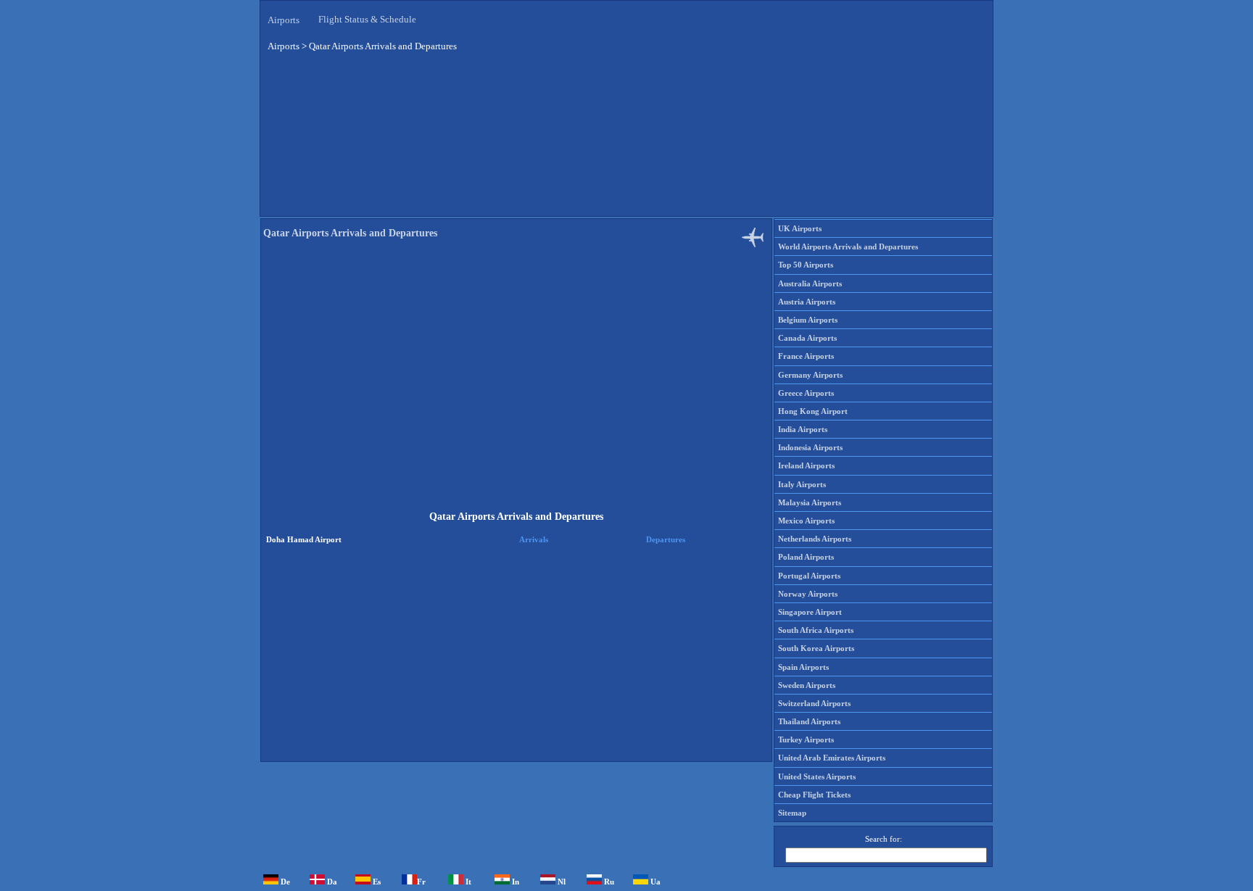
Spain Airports (803, 667)
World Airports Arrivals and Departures (848, 246)
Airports (283, 19)
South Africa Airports (815, 630)
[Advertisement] (626, 137)
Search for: (883, 838)
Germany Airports (810, 374)
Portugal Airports (809, 575)
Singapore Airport (810, 612)
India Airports (802, 429)
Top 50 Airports (805, 264)
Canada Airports (807, 337)
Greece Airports (806, 393)
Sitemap (792, 812)
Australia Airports (810, 283)
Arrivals (533, 539)
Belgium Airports (808, 319)
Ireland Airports (806, 465)
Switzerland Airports (814, 703)
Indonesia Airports (810, 447)
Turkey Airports (806, 739)
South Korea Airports (816, 648)
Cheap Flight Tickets (814, 794)
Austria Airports (806, 301)
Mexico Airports (806, 520)
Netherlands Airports (814, 538)
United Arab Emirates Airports (831, 757)
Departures (665, 539)
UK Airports (800, 228)
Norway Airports (808, 593)
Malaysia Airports (809, 502)
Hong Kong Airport (813, 411)
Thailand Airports (809, 721)
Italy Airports (802, 484)
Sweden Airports (806, 685)
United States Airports (817, 776)
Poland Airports (806, 556)
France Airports (806, 356)
